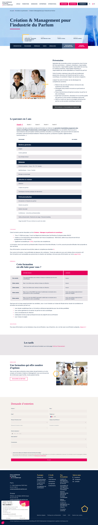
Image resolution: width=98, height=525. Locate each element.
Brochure (64, 4)
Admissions (34, 4)
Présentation (17, 46)
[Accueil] (8, 4)
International (52, 4)
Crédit (64, 515)
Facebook (77, 477)
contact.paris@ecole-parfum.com (18, 489)
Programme (27, 46)
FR (94, 4)
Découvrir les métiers (18, 378)
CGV (69, 515)
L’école (18, 4)
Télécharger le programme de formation (67, 107)
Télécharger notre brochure (68, 46)
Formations (25, 4)
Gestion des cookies (77, 515)
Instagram (77, 479)
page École (77, 254)
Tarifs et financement (59, 346)
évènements (82, 4)
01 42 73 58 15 (14, 487)
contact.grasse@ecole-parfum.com (19, 499)
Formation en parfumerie (21, 10)
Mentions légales (41, 515)
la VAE (31, 241)
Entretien (73, 4)
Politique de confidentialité (54, 515)
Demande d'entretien (81, 46)
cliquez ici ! (83, 327)
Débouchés (52, 46)
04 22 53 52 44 (14, 497)
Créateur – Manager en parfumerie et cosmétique (48, 232)
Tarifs (44, 46)
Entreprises (42, 4)
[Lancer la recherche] (89, 4)
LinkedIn (77, 481)
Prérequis (37, 46)
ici (53, 249)
